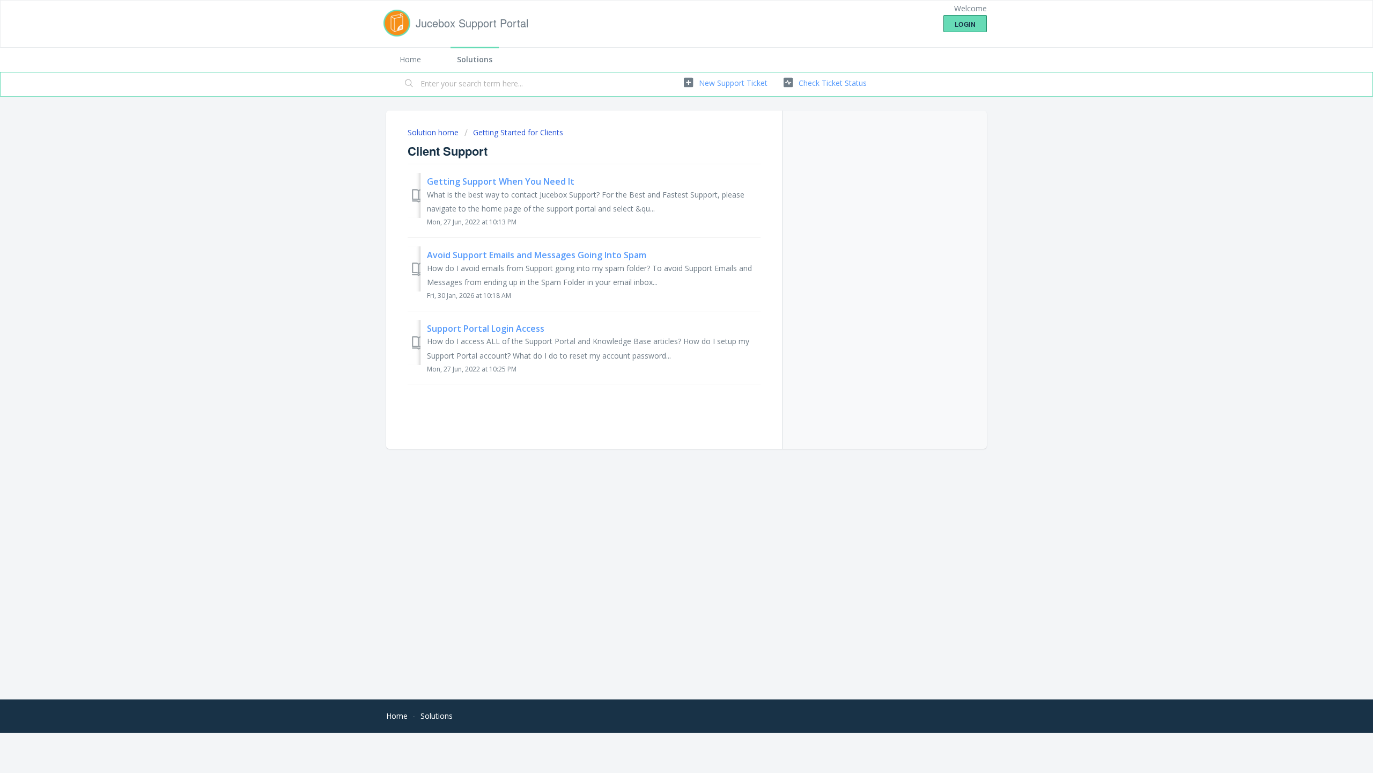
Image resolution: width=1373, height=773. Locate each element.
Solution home (434, 132)
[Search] (409, 84)
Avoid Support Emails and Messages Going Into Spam (536, 255)
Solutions (474, 59)
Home (410, 59)
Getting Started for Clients (518, 132)
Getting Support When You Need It (500, 181)
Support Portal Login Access (485, 328)
